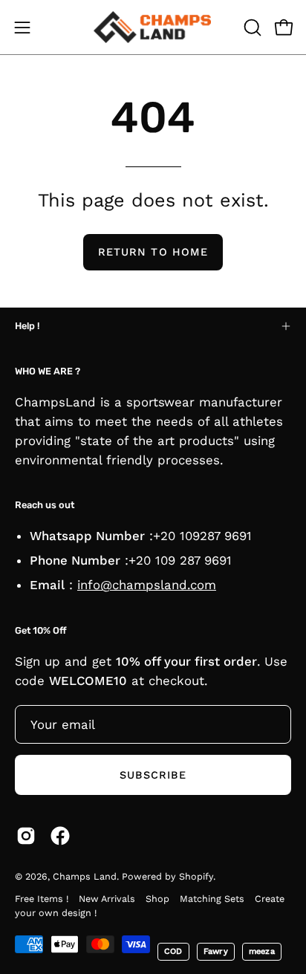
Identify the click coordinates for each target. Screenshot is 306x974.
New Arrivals (107, 898)
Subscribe (153, 775)
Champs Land (85, 876)
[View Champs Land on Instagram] (26, 836)
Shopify (196, 876)
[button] (251, 27)
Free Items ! (41, 898)
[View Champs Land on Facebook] (60, 836)
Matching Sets (212, 898)
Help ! (27, 325)
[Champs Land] (153, 27)
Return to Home (153, 252)
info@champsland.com (146, 584)
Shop (157, 898)
